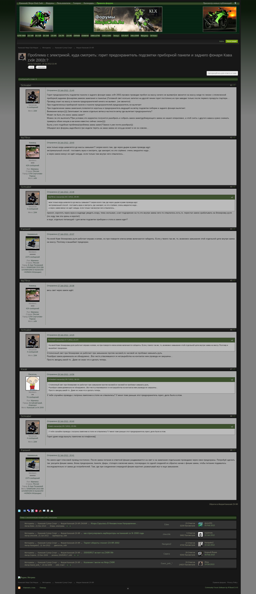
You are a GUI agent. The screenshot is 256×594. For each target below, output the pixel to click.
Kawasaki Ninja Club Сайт (31, 3)
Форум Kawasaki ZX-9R (70, 533)
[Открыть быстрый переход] (235, 3)
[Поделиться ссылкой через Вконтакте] (32, 510)
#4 (231, 229)
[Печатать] (48, 510)
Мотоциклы (29, 523)
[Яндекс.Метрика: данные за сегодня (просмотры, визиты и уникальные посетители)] (26, 577)
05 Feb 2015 (210, 525)
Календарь (89, 3)
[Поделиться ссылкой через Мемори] (36, 510)
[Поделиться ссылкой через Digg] (24, 510)
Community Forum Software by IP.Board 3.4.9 (221, 587)
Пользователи (63, 3)
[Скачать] (52, 510)
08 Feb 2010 (210, 555)
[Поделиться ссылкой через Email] (44, 510)
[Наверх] (128, 588)
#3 (231, 187)
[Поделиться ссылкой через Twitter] (19, 510)
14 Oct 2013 (209, 564)
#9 (231, 450)
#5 (231, 281)
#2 (231, 138)
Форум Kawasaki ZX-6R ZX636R (74, 523)
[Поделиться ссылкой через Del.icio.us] (28, 510)
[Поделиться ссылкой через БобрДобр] (40, 510)
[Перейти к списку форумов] (128, 19)
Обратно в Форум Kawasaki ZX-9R (223, 504)
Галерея (77, 3)
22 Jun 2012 (210, 535)
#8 (231, 416)
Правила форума (219, 582)
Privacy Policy (232, 582)
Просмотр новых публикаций (217, 3)
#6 (231, 330)
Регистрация (231, 41)
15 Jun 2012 (210, 545)
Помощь (43, 588)
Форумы (50, 3)
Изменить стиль (29, 588)
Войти (221, 41)
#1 (231, 85)
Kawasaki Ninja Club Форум (28, 582)
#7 (231, 369)
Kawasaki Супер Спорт (47, 523)
